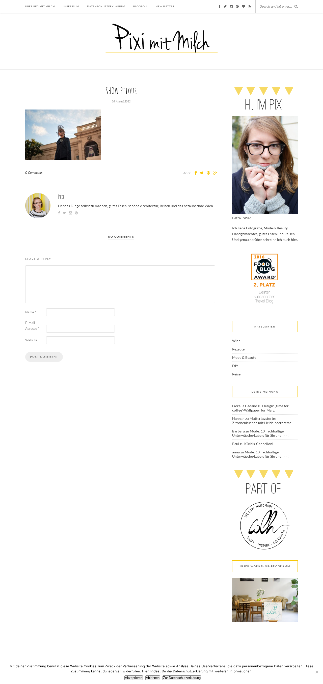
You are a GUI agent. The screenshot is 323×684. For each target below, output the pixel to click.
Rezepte (238, 349)
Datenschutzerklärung (106, 6)
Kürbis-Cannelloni (258, 444)
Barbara (238, 431)
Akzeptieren (133, 678)
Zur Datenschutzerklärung (182, 678)
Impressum (71, 6)
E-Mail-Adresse (32, 326)
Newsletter (165, 6)
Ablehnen (152, 678)
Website (31, 340)
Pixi (61, 197)
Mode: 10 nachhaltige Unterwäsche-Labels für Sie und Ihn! (260, 433)
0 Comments (33, 173)
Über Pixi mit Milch (40, 6)
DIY (235, 366)
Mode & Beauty (244, 357)
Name (30, 312)
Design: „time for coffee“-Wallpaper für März (260, 408)
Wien (236, 341)
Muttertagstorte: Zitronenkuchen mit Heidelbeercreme (261, 420)
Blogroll (140, 6)
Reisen (237, 374)
